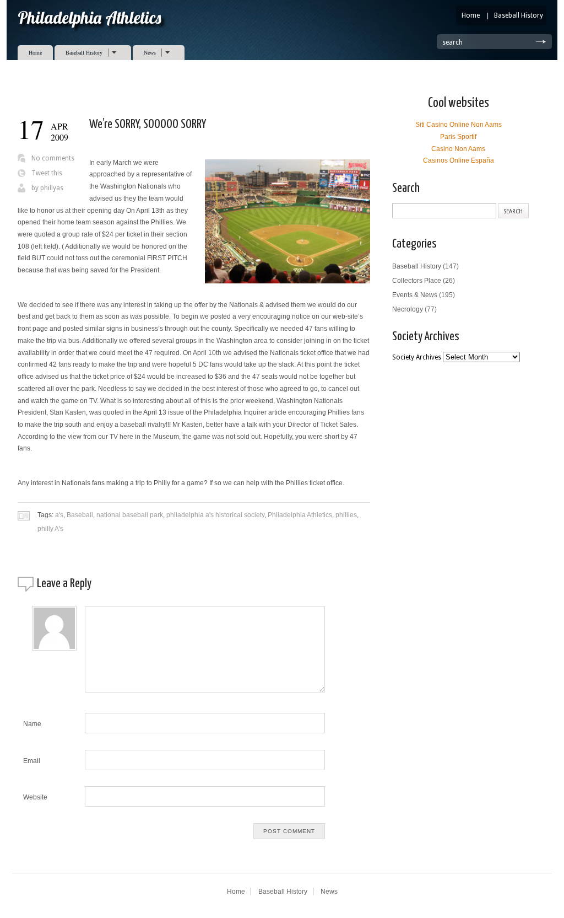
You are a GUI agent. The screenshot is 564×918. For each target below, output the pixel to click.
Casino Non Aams (458, 149)
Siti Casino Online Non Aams (458, 124)
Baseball (80, 515)
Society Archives (416, 357)
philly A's (50, 529)
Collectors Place (416, 280)
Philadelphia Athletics (300, 515)
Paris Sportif (458, 137)
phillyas (51, 188)
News (144, 53)
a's (59, 515)
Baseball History (518, 15)
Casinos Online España (458, 160)
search (452, 42)
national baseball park (129, 515)
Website (35, 797)
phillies (346, 515)
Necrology (407, 309)
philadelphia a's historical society (215, 515)
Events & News (414, 295)
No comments (52, 158)
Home (471, 15)
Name (32, 724)
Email (31, 761)
